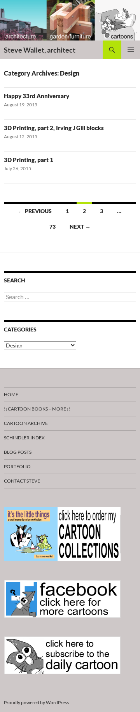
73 (52, 226)
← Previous (35, 211)
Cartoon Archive (26, 423)
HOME (11, 394)
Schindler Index (24, 438)
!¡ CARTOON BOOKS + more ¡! (37, 409)
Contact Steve (22, 481)
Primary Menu (130, 50)
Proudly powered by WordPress (36, 702)
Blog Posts (18, 452)
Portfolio (17, 466)
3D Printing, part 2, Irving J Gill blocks (54, 127)
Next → (80, 226)
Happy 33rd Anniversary (36, 95)
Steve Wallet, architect (39, 50)
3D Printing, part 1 (28, 159)
